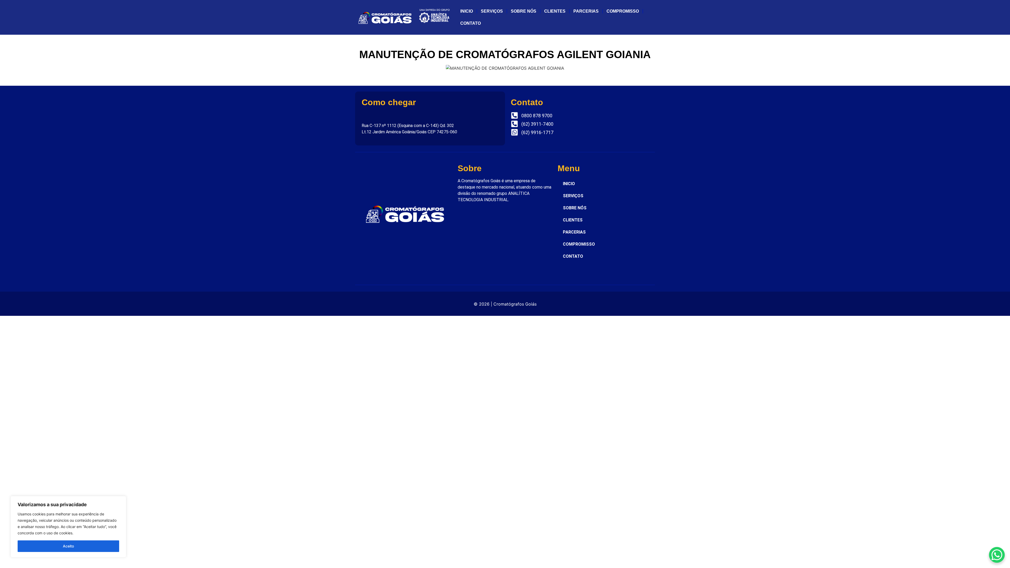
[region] (68, 526)
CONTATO (470, 23)
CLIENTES (554, 11)
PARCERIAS (586, 11)
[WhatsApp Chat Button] (997, 555)
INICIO (466, 11)
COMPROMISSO (623, 11)
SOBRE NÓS (523, 11)
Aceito (68, 546)
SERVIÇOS (492, 11)
